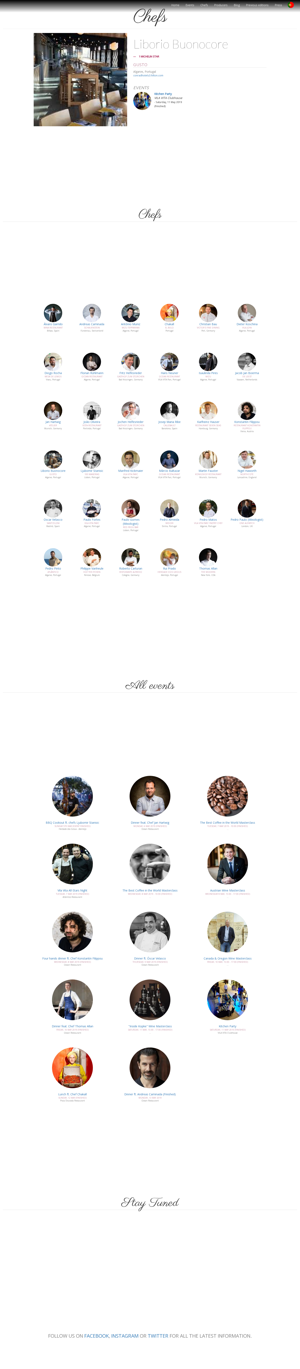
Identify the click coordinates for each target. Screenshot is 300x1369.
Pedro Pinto (53, 568)
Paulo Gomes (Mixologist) (131, 522)
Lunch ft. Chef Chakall (72, 1094)
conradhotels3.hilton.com (148, 75)
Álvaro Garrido (53, 324)
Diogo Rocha (53, 373)
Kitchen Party (163, 94)
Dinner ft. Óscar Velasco (150, 958)
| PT (292, 6)
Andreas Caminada (91, 324)
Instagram (125, 1335)
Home (175, 5)
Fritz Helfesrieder (130, 373)
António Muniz (130, 324)
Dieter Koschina (247, 324)
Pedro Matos (208, 519)
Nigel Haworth (247, 471)
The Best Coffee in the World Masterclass (227, 822)
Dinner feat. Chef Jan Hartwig (150, 822)
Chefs (204, 5)
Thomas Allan (208, 568)
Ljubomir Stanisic (92, 471)
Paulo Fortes (91, 519)
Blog (237, 5)
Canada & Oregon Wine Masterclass (228, 958)
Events (190, 5)
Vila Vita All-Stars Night (72, 890)
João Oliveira (91, 422)
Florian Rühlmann (91, 373)
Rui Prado (169, 568)
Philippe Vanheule (91, 568)
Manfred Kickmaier (130, 471)
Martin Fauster (208, 471)
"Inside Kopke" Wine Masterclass (150, 1026)
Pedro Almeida (169, 519)
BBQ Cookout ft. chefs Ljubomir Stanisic (72, 822)
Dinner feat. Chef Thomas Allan (72, 1026)
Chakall (169, 324)
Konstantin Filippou (247, 422)
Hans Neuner (169, 373)
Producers (221, 5)
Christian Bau (208, 324)
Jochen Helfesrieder (130, 422)
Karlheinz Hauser (208, 422)
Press (278, 5)
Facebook (96, 1335)
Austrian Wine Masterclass (227, 890)
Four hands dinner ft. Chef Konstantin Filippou (72, 958)
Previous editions (257, 5)
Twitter (158, 1335)
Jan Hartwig (53, 422)
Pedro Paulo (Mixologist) (247, 519)
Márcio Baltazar (169, 471)
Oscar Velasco (53, 519)
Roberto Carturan (130, 568)
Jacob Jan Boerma (247, 373)
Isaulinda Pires (208, 373)
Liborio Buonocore (53, 471)
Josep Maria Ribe (169, 422)
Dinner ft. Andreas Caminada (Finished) (150, 1094)
